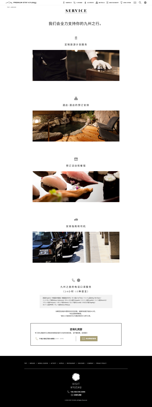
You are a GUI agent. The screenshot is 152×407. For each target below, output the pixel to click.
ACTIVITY (90, 2)
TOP (8, 7)
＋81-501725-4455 (46, 339)
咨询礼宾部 (77, 395)
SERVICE (69, 2)
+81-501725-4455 (77, 392)
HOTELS (102, 2)
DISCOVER (127, 2)
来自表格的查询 (91, 338)
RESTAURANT (114, 2)
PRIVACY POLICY (101, 363)
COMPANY (90, 363)
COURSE (79, 2)
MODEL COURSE (43, 363)
